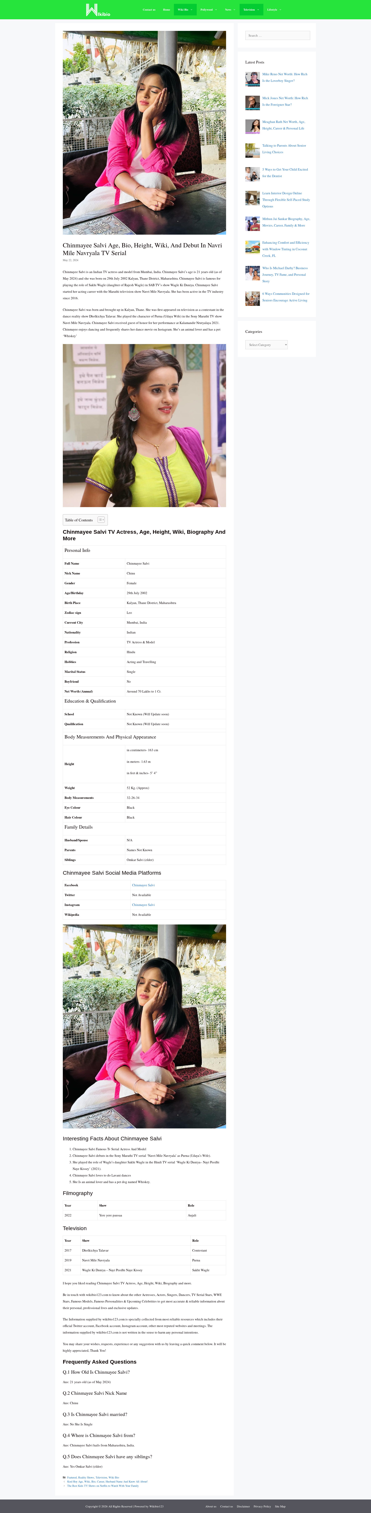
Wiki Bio (183, 10)
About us (210, 1506)
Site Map (280, 1506)
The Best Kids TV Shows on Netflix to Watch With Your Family (103, 1486)
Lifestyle (272, 10)
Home (166, 10)
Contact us (149, 10)
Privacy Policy (262, 1506)
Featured (72, 1477)
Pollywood (207, 10)
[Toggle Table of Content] (99, 519)
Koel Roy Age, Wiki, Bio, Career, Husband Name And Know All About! (107, 1481)
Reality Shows (86, 1477)
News (228, 10)
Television (249, 10)
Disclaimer (243, 1506)
